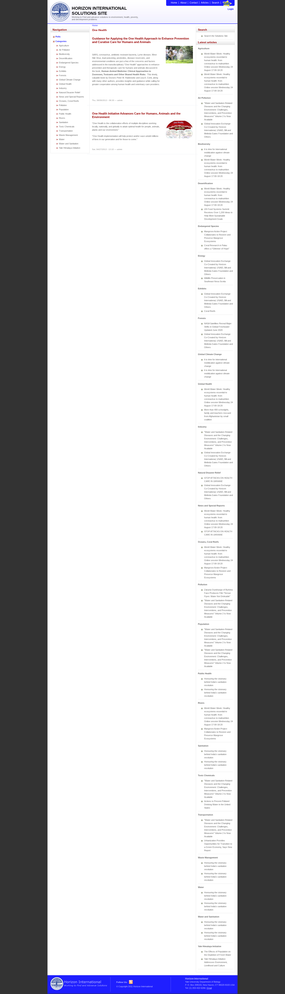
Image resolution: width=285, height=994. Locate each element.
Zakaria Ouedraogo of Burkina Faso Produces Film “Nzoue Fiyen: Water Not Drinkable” (218, 593)
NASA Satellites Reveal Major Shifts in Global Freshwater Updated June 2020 (217, 326)
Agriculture (64, 45)
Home (174, 2)
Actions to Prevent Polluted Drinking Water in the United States (217, 804)
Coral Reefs (209, 311)
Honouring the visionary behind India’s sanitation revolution (215, 682)
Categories (60, 41)
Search (215, 2)
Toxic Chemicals (66, 126)
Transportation (66, 131)
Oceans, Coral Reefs (69, 101)
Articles (205, 2)
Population (64, 109)
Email (209, 988)
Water (62, 139)
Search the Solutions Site (216, 36)
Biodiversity (64, 54)
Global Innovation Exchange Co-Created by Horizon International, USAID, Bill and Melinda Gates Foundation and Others (218, 130)
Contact (194, 2)
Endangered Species (69, 62)
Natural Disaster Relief (69, 92)
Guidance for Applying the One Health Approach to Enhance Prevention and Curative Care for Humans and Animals (140, 40)
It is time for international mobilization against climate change (217, 152)
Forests (62, 75)
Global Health (65, 84)
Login (231, 9)
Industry (63, 88)
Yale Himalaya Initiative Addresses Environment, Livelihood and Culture (215, 962)
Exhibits (62, 71)
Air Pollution (64, 50)
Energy (62, 67)
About (183, 2)
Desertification (65, 58)
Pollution (63, 105)
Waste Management (68, 135)
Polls (57, 36)
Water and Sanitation (68, 143)
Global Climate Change (69, 79)
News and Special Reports (71, 97)
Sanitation (63, 122)
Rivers (62, 118)
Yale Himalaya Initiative (69, 148)
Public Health (65, 114)
